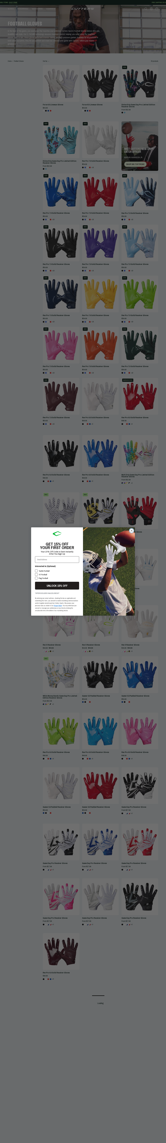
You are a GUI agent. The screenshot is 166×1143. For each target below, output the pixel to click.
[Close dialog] (131, 530)
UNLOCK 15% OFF (57, 586)
